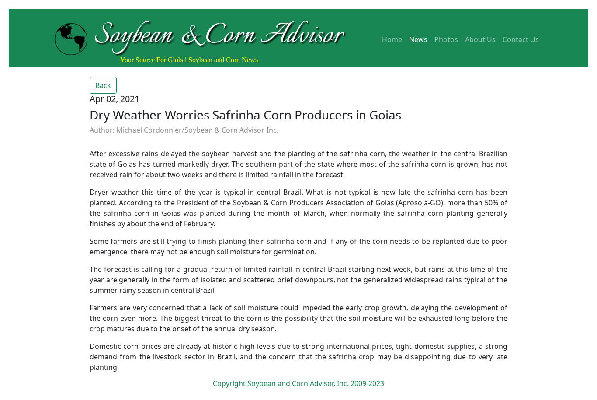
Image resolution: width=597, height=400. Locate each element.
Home (392, 39)
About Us (480, 39)
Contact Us (521, 39)
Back (103, 85)
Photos (446, 39)
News (418, 39)
